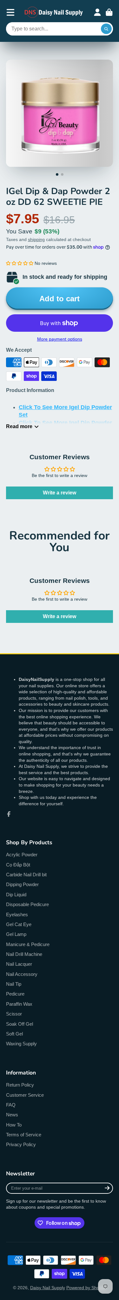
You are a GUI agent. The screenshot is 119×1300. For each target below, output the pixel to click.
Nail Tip (13, 984)
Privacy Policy (21, 1144)
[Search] (106, 28)
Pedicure (15, 993)
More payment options (59, 339)
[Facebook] (9, 814)
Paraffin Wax (19, 1004)
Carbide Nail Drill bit (26, 874)
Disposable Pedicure (27, 904)
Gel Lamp (16, 934)
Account (97, 12)
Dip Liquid (16, 894)
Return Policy (20, 1085)
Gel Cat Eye (18, 924)
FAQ (11, 1104)
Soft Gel (14, 1033)
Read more (19, 426)
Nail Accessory (21, 974)
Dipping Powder (22, 884)
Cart (109, 12)
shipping (36, 239)
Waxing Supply (21, 1043)
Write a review (59, 492)
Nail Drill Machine (24, 954)
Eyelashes (17, 914)
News (12, 1114)
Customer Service (25, 1095)
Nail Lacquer (19, 964)
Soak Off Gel (19, 1024)
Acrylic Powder (21, 854)
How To (14, 1124)
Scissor (14, 1013)
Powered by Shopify (86, 1287)
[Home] (54, 12)
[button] (19, 263)
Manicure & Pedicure (28, 944)
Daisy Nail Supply (47, 1287)
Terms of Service (23, 1134)
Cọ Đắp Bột (18, 864)
